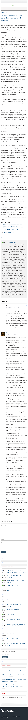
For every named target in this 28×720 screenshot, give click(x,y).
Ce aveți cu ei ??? (10, 633)
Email (3, 654)
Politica (5, 12)
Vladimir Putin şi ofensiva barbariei (10, 226)
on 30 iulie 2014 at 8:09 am (12, 334)
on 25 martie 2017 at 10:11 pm (12, 307)
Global (2, 12)
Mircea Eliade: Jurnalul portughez (14, 619)
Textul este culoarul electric (13, 585)
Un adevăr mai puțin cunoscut (13, 609)
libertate (9, 232)
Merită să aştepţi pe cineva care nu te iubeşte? (12, 670)
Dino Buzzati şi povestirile (12, 638)
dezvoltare (5, 232)
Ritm (8, 590)
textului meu (12, 29)
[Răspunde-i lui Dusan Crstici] (26, 305)
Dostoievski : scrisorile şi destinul (14, 629)
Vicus (7, 333)
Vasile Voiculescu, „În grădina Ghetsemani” (12, 686)
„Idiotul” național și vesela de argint (10, 229)
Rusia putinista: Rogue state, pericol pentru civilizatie (14, 227)
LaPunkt (11, 716)
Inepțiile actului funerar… (12, 595)
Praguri (8, 599)
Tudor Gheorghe (10, 614)
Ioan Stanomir (4, 20)
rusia (13, 232)
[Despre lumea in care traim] (14, 5)
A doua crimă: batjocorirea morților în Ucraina (12, 224)
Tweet (2, 237)
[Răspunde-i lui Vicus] (26, 332)
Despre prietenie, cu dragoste (9, 684)
